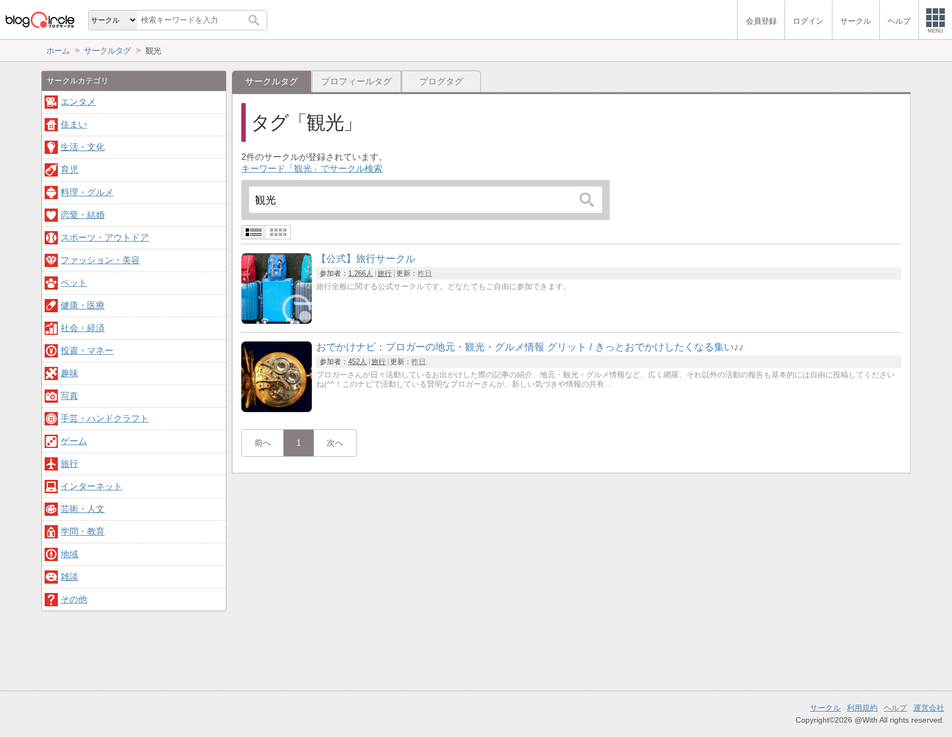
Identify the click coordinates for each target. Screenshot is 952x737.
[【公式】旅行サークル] (276, 320)
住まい (74, 124)
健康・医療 (83, 305)
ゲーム (74, 441)
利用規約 (862, 707)
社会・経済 (83, 328)
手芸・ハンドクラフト (105, 418)
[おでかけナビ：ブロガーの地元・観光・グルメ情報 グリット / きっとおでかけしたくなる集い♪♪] (276, 409)
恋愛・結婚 (83, 215)
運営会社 (928, 707)
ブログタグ (441, 81)
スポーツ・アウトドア (105, 237)
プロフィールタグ (356, 81)
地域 (69, 554)
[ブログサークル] (39, 19)
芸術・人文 (83, 509)
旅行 (384, 273)
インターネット (91, 486)
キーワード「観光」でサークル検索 (311, 168)
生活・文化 (83, 147)
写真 (69, 395)
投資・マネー (87, 350)
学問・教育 (83, 531)
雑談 (69, 576)
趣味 (69, 373)
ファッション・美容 (100, 260)
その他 (74, 599)
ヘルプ (895, 707)
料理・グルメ (87, 192)
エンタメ (78, 101)
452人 (357, 361)
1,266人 (360, 273)
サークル (825, 707)
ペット (74, 282)
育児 (69, 169)
